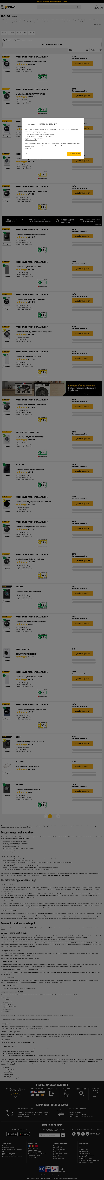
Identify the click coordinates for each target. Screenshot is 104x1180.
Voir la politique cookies (31, 139)
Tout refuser (31, 124)
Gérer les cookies (31, 154)
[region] (53, 138)
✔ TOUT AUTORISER (74, 154)
